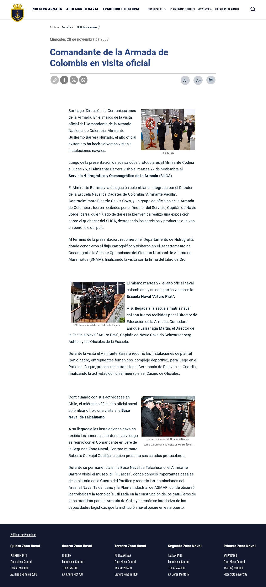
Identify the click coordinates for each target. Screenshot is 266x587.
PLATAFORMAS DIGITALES (182, 9)
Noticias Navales (87, 27)
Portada (66, 27)
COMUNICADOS (155, 9)
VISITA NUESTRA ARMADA (227, 9)
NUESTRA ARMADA (47, 9)
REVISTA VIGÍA (205, 9)
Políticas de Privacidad (23, 535)
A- (185, 80)
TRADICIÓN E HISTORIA (121, 9)
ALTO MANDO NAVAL (82, 9)
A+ (198, 80)
